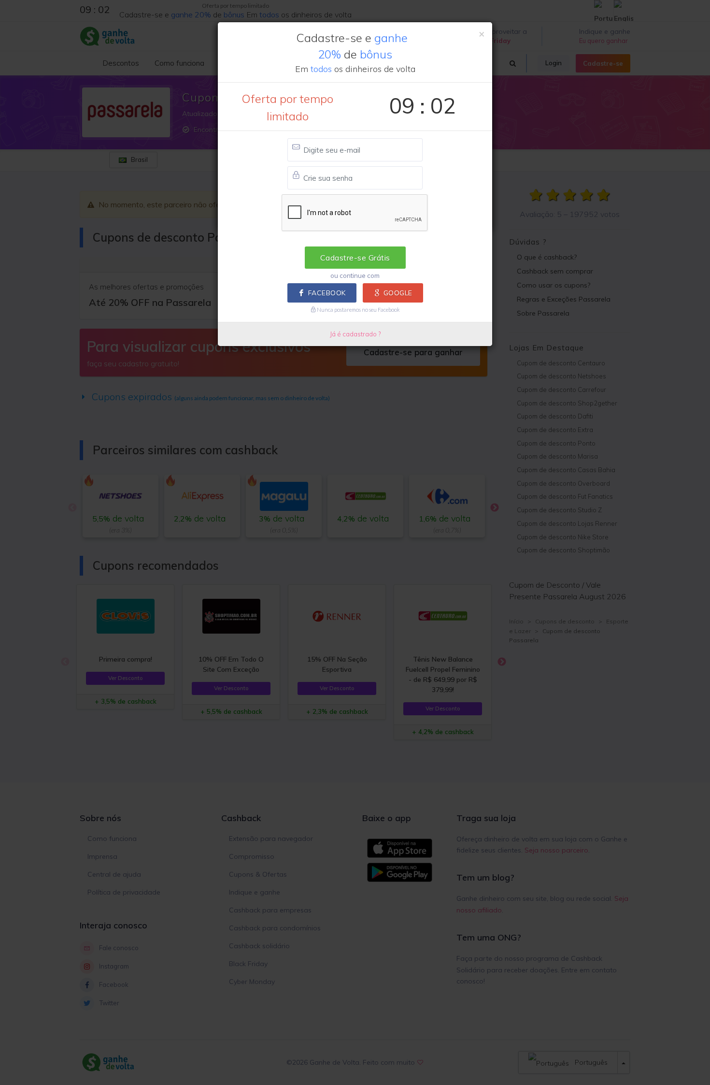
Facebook (327, 293)
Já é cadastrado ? (355, 334)
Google (397, 293)
